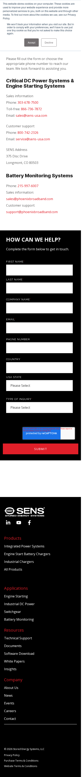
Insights (10, 669)
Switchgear (12, 611)
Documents (13, 646)
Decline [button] (49, 42)
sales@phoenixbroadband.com (29, 199)
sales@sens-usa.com (31, 115)
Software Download (19, 653)
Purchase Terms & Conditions (21, 760)
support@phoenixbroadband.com (32, 212)
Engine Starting (16, 596)
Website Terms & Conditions (20, 766)
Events (9, 703)
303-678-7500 (28, 102)
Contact (10, 718)
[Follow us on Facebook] (29, 523)
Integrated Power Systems (24, 546)
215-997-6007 (28, 186)
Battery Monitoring (19, 619)
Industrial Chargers (19, 561)
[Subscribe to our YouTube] (19, 523)
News (8, 695)
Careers (10, 711)
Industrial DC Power (19, 604)
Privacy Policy (12, 755)
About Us (11, 687)
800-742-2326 (28, 132)
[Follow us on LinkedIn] (8, 523)
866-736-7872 (31, 109)
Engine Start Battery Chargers (27, 554)
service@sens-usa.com (33, 139)
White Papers (14, 661)
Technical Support (18, 638)
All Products (13, 569)
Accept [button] (31, 42)
